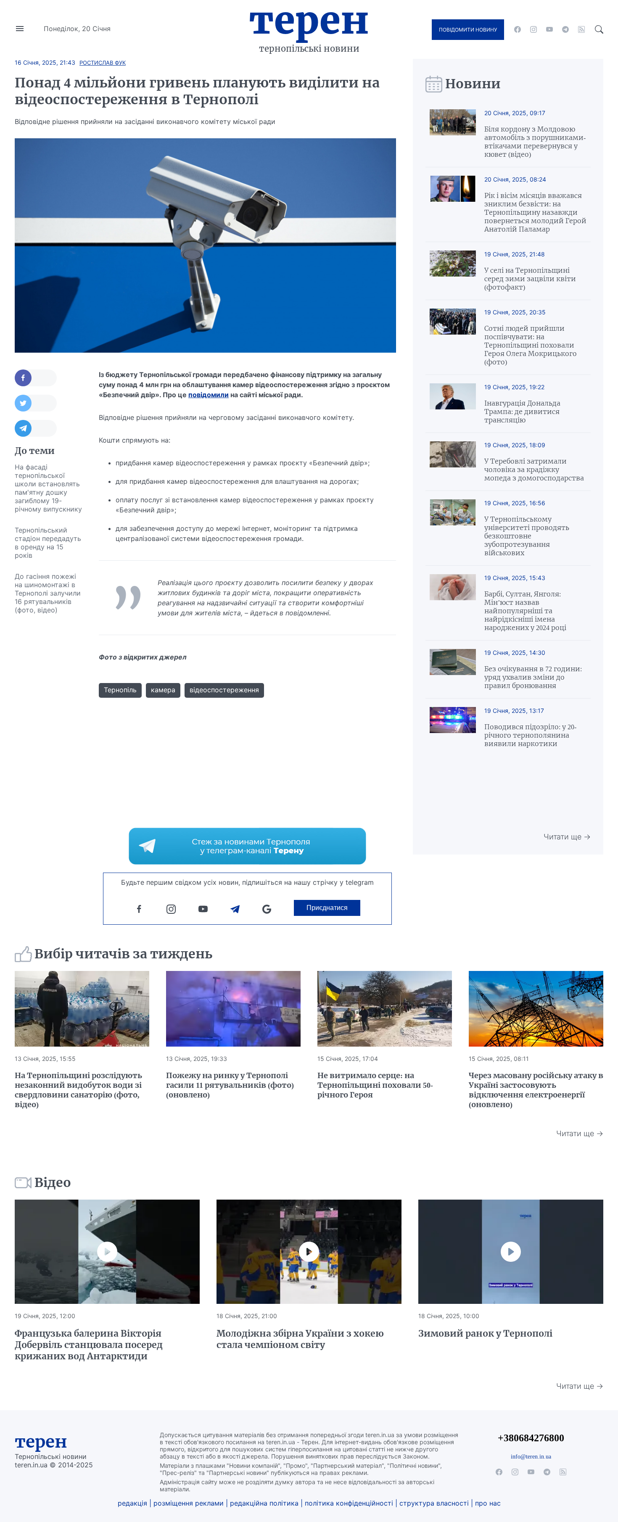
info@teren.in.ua (531, 1456)
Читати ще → (567, 836)
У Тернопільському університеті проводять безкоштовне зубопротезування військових (526, 536)
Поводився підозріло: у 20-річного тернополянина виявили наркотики (530, 735)
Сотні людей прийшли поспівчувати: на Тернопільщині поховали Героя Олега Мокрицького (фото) (530, 345)
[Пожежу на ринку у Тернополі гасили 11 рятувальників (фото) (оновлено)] (233, 1009)
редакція (132, 1503)
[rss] (581, 29)
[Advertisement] (48, 746)
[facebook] (517, 29)
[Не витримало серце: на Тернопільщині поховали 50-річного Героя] (384, 1009)
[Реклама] (247, 846)
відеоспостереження (224, 690)
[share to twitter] (36, 403)
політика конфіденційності (349, 1503)
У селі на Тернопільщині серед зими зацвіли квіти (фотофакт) (530, 278)
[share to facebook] (36, 377)
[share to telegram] (36, 428)
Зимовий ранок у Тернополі (485, 1333)
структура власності (434, 1503)
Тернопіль (120, 690)
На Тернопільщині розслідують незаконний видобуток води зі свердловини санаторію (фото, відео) (78, 1090)
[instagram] (533, 29)
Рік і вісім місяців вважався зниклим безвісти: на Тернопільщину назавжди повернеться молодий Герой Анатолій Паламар (535, 212)
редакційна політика (264, 1503)
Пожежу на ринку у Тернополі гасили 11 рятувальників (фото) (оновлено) (230, 1085)
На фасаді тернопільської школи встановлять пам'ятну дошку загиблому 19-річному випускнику (48, 488)
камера (163, 690)
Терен (309, 20)
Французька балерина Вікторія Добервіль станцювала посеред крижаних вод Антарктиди (89, 1345)
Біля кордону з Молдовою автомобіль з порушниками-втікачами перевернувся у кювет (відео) (535, 141)
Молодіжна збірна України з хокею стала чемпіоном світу (300, 1339)
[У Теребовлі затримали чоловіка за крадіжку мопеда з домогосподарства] (453, 461)
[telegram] (565, 29)
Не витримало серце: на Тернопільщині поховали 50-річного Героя (375, 1085)
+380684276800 (531, 1437)
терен (41, 1441)
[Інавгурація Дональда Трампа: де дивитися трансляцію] (453, 403)
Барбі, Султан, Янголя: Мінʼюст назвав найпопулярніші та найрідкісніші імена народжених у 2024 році (525, 611)
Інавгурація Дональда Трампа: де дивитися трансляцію (522, 411)
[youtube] (549, 29)
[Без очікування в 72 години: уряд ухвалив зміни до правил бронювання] (453, 669)
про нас (488, 1503)
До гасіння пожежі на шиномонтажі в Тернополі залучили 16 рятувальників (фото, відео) (48, 593)
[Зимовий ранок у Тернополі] (510, 1252)
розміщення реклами (188, 1503)
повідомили (208, 394)
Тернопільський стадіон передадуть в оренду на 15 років (48, 542)
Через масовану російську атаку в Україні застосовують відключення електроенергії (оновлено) (536, 1090)
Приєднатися (327, 907)
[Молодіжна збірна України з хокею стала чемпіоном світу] (309, 1252)
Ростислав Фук (102, 62)
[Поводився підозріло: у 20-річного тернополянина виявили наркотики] (453, 727)
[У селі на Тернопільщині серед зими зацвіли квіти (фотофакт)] (453, 271)
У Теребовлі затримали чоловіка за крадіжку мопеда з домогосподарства (534, 469)
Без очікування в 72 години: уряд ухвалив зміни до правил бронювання (533, 677)
